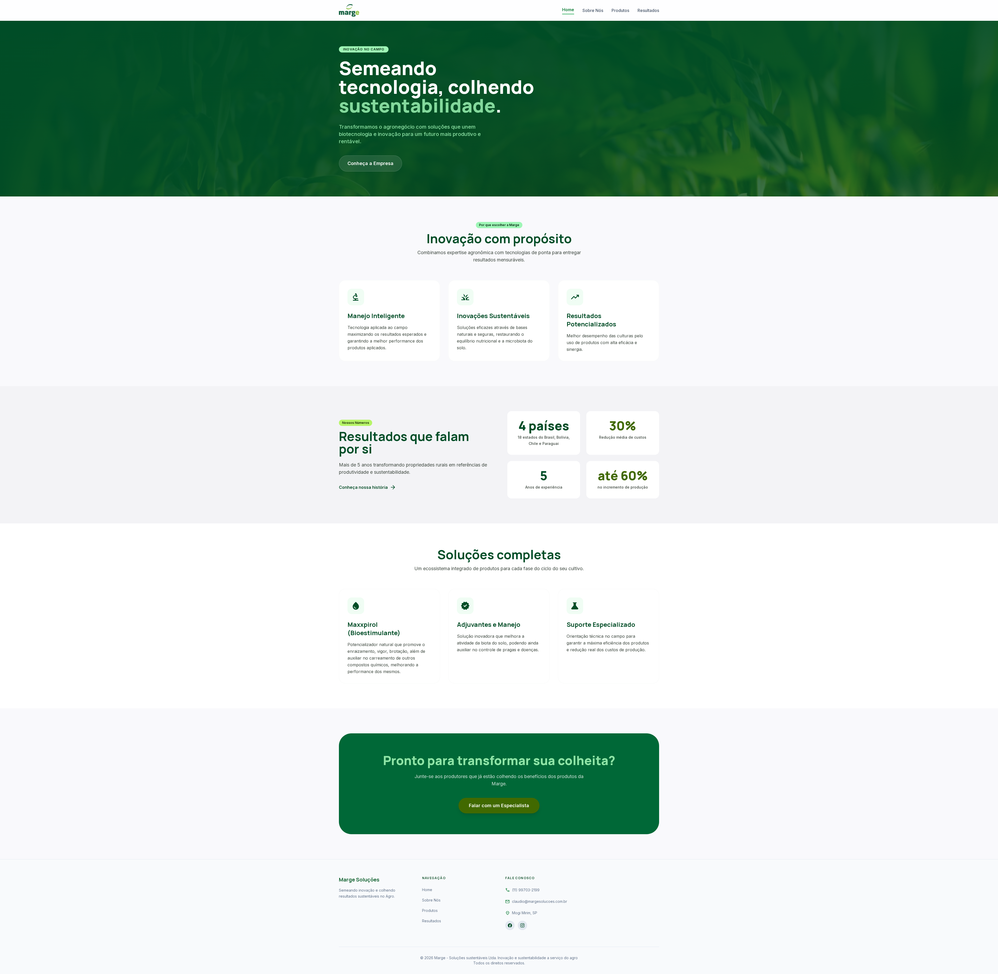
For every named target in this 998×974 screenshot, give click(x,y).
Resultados (648, 10)
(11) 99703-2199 (526, 890)
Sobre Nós (592, 10)
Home (568, 9)
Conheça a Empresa (370, 163)
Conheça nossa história (367, 487)
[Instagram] (522, 925)
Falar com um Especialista (499, 805)
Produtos (620, 10)
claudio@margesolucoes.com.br (539, 901)
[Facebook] (510, 925)
